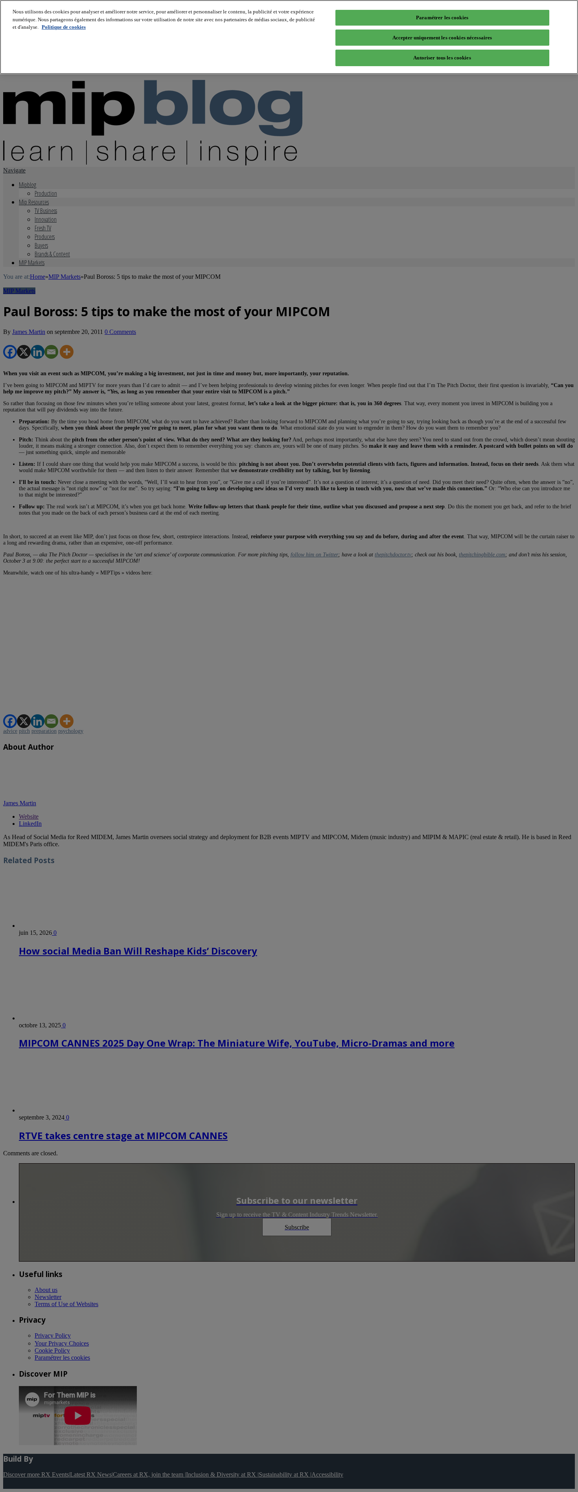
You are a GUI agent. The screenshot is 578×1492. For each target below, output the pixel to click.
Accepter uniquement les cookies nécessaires (442, 38)
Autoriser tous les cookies (442, 58)
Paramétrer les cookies (442, 17)
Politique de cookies (64, 27)
